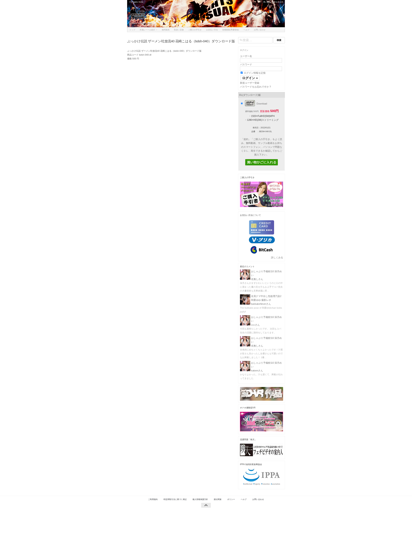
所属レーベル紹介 (147, 30)
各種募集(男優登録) (230, 30)
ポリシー (231, 499)
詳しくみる (277, 257)
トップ (132, 30)
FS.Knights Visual (136, 2)
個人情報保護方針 (200, 499)
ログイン (244, 50)
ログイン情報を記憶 (254, 72)
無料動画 (165, 30)
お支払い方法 (212, 30)
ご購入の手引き (195, 30)
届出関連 (217, 499)
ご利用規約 (153, 499)
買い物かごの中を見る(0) (273, 2)
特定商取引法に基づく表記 (175, 499)
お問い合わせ (259, 30)
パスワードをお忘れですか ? (255, 86)
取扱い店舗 (179, 30)
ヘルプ (246, 30)
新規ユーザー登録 (249, 82)
